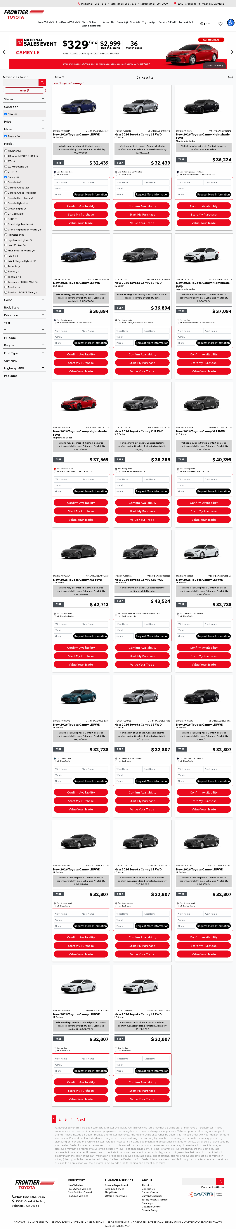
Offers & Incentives (116, 1195)
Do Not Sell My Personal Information (157, 1222)
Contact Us (148, 1188)
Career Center (150, 1192)
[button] (46, 22)
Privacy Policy (61, 1222)
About (147, 1180)
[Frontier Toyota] (23, 13)
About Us (147, 1185)
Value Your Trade (81, 223)
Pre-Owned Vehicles (79, 1188)
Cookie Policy (149, 1210)
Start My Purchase (81, 214)
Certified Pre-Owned (80, 1192)
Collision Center (151, 1206)
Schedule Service (114, 1188)
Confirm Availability (81, 206)
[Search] (42, 82)
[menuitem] (25, 113)
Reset (23, 90)
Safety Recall (96, 1222)
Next (81, 1119)
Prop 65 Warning (118, 1222)
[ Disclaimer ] (214, 65)
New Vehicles (75, 1185)
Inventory (76, 1180)
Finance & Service (119, 1180)
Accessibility (40, 1222)
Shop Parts (111, 1192)
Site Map (78, 1222)
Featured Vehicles (78, 1195)
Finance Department (116, 1185)
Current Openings (152, 1195)
